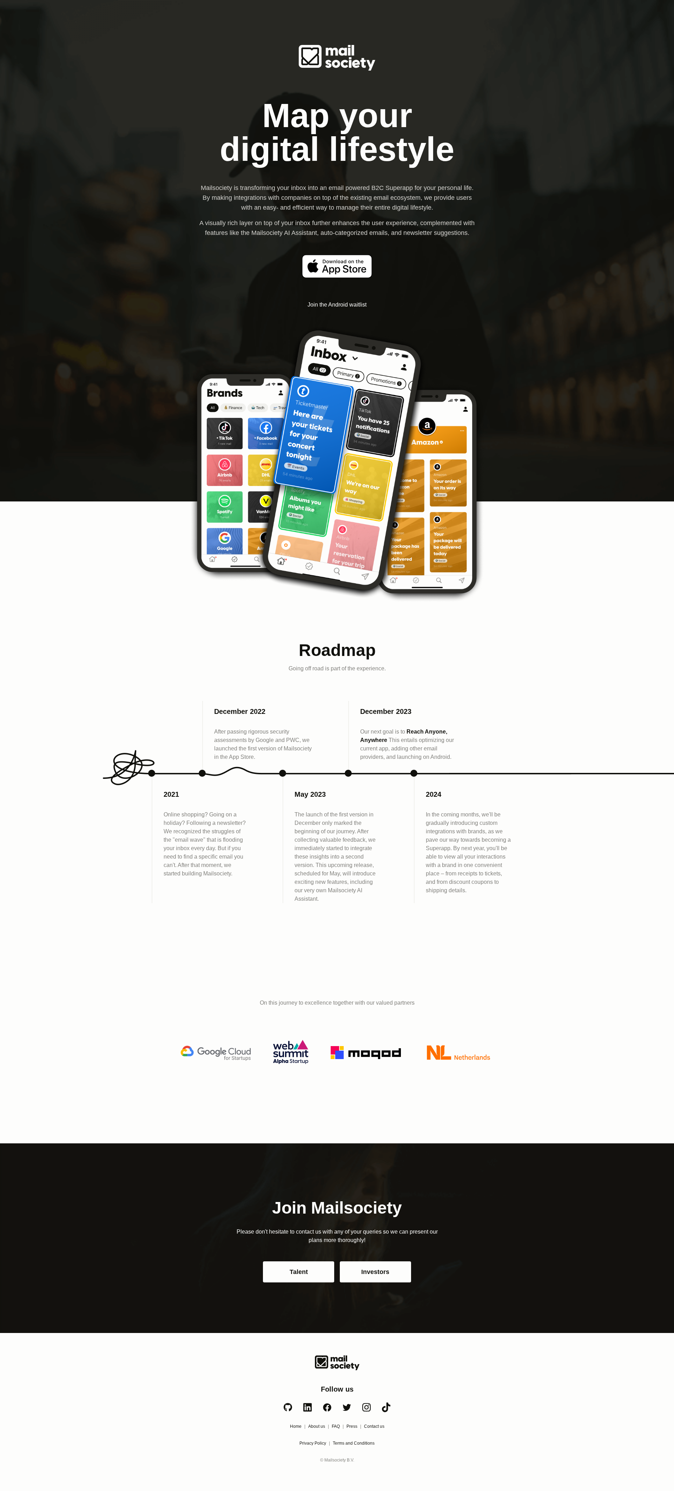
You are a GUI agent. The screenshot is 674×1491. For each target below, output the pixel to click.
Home (296, 1426)
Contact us (374, 1426)
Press (351, 1426)
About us (316, 1426)
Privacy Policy (312, 1443)
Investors (375, 1271)
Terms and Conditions (354, 1443)
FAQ (336, 1426)
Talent (299, 1271)
